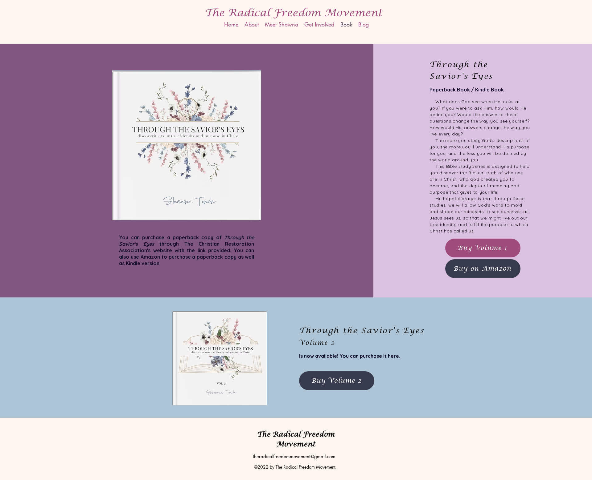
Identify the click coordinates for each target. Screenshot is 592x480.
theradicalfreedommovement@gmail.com (294, 456)
